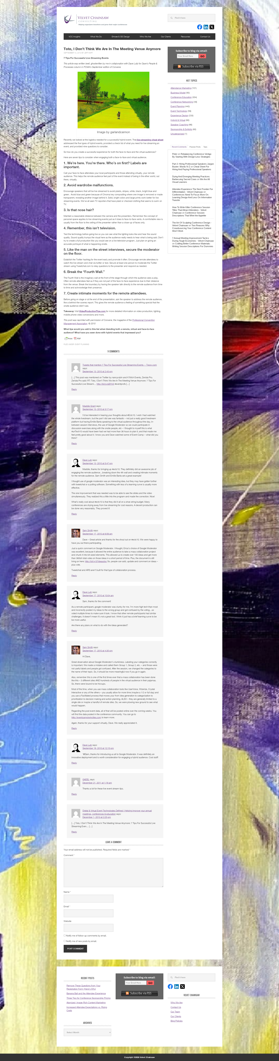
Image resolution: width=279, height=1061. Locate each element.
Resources (185, 36)
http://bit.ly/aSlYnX (105, 384)
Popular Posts (195, 147)
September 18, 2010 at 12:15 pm (98, 748)
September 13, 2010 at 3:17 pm (98, 409)
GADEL (86, 779)
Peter (174, 154)
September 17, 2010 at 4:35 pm (98, 650)
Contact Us (205, 36)
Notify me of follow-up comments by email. (86, 935)
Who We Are (145, 36)
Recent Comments (179, 147)
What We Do (96, 36)
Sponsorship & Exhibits (181, 129)
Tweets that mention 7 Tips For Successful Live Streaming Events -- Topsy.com (120, 365)
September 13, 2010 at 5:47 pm (98, 463)
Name (67, 892)
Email (67, 906)
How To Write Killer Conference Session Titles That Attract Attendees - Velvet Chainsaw (191, 210)
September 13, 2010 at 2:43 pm (98, 371)
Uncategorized (177, 133)
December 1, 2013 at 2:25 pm (97, 817)
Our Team (175, 1011)
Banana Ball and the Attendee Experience (86, 993)
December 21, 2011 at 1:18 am (97, 782)
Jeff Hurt (88, 53)
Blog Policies (177, 1020)
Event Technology (179, 111)
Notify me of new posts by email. (81, 941)
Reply (74, 389)
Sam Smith (88, 530)
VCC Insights (74, 36)
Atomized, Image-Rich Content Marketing (86, 1002)
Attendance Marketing (181, 88)
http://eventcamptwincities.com (86, 717)
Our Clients (166, 36)
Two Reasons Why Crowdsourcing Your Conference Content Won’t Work (191, 228)
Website (67, 921)
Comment (69, 855)
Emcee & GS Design (121, 36)
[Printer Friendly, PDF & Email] (73, 338)
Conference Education (181, 97)
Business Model (178, 92)
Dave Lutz (87, 460)
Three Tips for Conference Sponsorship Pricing (88, 998)
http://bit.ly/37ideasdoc (96, 561)
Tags (205, 147)
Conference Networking (182, 101)
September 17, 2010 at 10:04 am (98, 595)
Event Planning (82, 344)
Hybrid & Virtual (178, 120)
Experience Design (179, 115)
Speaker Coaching (179, 124)
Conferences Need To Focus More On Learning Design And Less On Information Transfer (192, 197)
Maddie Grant (89, 406)
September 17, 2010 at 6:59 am (97, 533)
